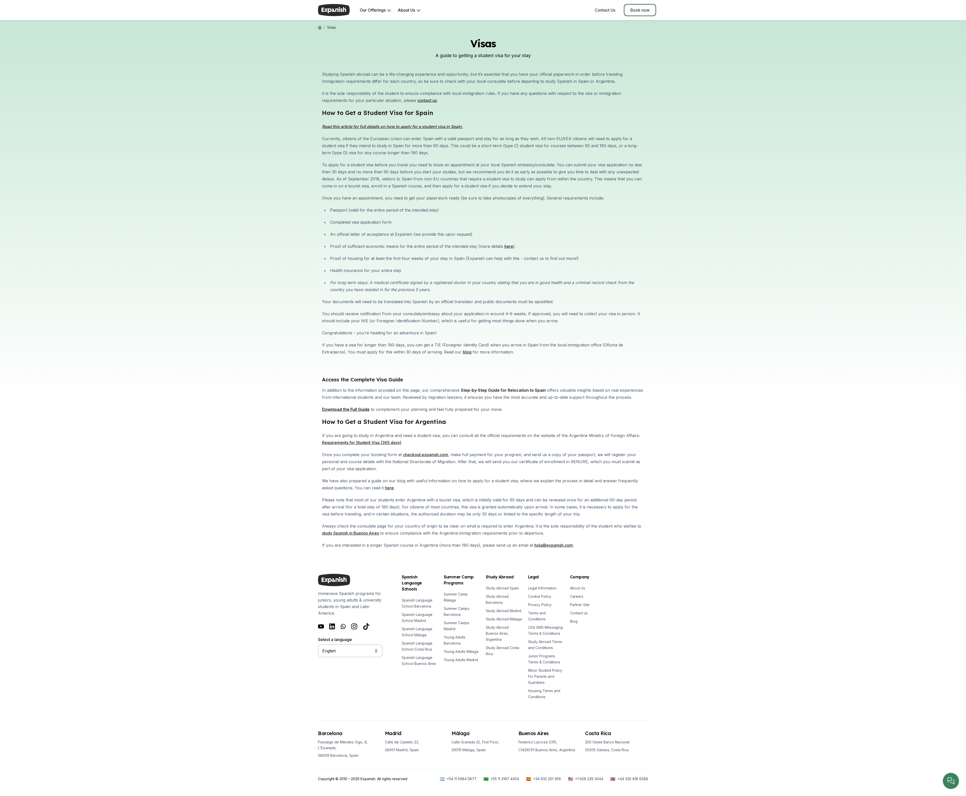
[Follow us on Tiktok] (366, 626)
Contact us (579, 613)
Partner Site (579, 605)
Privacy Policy (539, 605)
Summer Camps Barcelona (456, 611)
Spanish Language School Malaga (417, 632)
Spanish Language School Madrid (417, 617)
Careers (576, 596)
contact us (427, 100)
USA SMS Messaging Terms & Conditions (545, 630)
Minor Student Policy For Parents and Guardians (545, 676)
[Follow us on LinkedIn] (332, 626)
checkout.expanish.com (425, 454)
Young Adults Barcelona (454, 640)
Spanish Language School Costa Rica (417, 646)
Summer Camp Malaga (456, 597)
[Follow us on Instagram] (354, 626)
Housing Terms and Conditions (544, 694)
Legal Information (542, 588)
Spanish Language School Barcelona (417, 603)
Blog (574, 621)
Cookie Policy (539, 596)
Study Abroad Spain (502, 588)
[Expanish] (334, 10)
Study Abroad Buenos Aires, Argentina (497, 633)
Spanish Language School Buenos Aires (419, 660)
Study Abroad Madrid (503, 611)
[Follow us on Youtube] (321, 626)
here (389, 487)
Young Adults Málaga (461, 651)
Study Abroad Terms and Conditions (545, 645)
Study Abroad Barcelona (497, 599)
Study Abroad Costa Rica (502, 651)
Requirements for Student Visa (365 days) (361, 442)
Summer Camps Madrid (456, 626)
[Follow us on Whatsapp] (343, 626)
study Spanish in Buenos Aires (350, 533)
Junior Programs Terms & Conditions (544, 659)
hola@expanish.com (553, 545)
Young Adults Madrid (461, 660)
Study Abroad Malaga (504, 619)
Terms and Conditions (537, 616)
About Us (577, 588)
